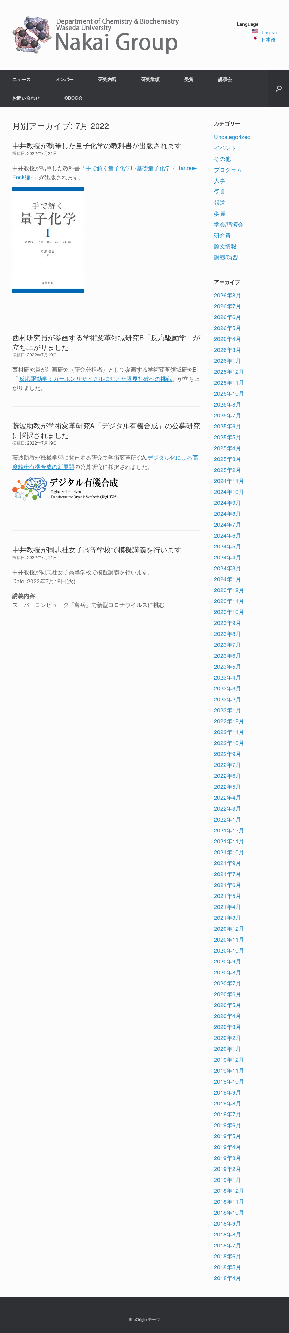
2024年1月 (227, 579)
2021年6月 (227, 885)
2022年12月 (229, 721)
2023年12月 (229, 590)
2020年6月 (227, 994)
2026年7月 (227, 306)
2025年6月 (227, 426)
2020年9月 (227, 961)
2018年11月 (229, 1201)
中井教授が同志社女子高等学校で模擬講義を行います (97, 549)
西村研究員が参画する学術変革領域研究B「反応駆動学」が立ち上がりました (106, 342)
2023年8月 (227, 634)
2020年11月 (229, 939)
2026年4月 (227, 339)
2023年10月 (229, 612)
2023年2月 (227, 699)
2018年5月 (227, 1267)
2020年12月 (229, 928)
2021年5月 (227, 896)
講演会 (225, 79)
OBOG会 (73, 97)
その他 (222, 159)
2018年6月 (227, 1256)
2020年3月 (227, 1027)
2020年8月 (227, 972)
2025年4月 (227, 448)
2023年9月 (227, 623)
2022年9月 (227, 754)
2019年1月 (227, 1180)
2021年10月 (229, 852)
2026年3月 (227, 350)
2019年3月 (227, 1158)
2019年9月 (227, 1092)
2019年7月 (227, 1114)
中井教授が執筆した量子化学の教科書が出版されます (97, 145)
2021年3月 (227, 917)
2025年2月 (227, 470)
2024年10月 (229, 492)
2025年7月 (227, 415)
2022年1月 (227, 819)
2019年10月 (229, 1081)
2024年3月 (227, 568)
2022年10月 (229, 743)
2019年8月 (227, 1103)
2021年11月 (229, 841)
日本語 (268, 39)
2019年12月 (229, 1059)
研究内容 (107, 79)
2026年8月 (227, 295)
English (269, 32)
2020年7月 (227, 983)
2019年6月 (227, 1125)
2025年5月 (227, 437)
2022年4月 (227, 797)
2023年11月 (229, 601)
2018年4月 (227, 1278)
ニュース (21, 79)
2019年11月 (229, 1070)
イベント (225, 148)
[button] (278, 88)
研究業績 (150, 79)
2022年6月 (227, 775)
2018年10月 (229, 1212)
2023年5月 (227, 666)
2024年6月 (227, 535)
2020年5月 (227, 1005)
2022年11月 (229, 732)
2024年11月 (229, 481)
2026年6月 (227, 317)
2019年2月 (227, 1169)
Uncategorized (232, 137)
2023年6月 (227, 655)
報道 (219, 202)
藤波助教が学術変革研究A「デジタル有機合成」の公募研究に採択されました (106, 430)
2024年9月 (227, 502)
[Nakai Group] (96, 35)
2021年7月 (227, 874)
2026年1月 (227, 360)
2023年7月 (227, 644)
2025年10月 (229, 393)
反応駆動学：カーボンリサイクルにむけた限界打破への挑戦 (95, 378)
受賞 (188, 79)
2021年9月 (227, 863)
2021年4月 (227, 907)
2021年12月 (229, 830)
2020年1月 (227, 1048)
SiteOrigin (138, 1319)
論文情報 (225, 246)
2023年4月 (227, 677)
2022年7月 (227, 765)
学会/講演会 (229, 224)
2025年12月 (229, 371)
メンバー (64, 79)
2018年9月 (227, 1223)
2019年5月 (227, 1136)
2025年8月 (227, 404)
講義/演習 (226, 257)
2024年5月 (227, 546)
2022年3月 (227, 808)
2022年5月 (227, 786)
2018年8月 (227, 1234)
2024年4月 (227, 557)
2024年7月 (227, 524)
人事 (219, 180)
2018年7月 (227, 1245)
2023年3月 (227, 688)
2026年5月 (227, 328)
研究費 (222, 235)
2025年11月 (229, 382)
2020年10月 (229, 950)
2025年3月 (227, 459)
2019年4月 (227, 1147)
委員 (219, 213)
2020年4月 (227, 1016)
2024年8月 (227, 513)
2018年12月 (229, 1190)
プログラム (228, 170)
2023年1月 (227, 710)
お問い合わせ (26, 97)
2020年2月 (227, 1038)
